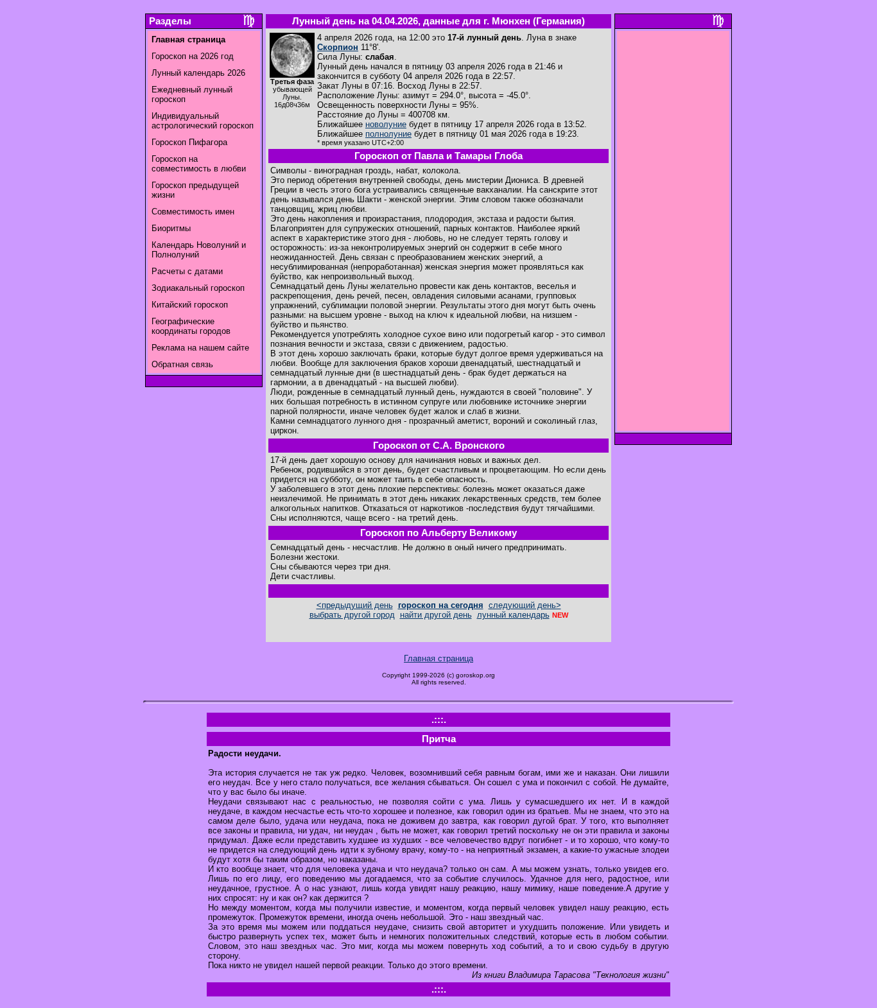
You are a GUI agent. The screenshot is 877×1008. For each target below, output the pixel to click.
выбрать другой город (352, 615)
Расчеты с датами (187, 271)
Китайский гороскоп (190, 304)
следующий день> (525, 605)
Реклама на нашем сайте (200, 347)
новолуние (385, 124)
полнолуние (388, 134)
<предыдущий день (355, 605)
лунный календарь (513, 615)
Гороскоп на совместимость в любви (199, 163)
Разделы (170, 21)
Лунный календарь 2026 (198, 73)
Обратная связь (182, 364)
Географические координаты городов (191, 326)
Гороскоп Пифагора (189, 142)
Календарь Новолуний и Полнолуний (199, 249)
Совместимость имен (193, 211)
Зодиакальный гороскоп (198, 288)
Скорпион (337, 47)
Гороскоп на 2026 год (193, 56)
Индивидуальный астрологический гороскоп (203, 120)
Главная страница (438, 658)
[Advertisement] (673, 234)
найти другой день (436, 615)
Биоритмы (171, 228)
